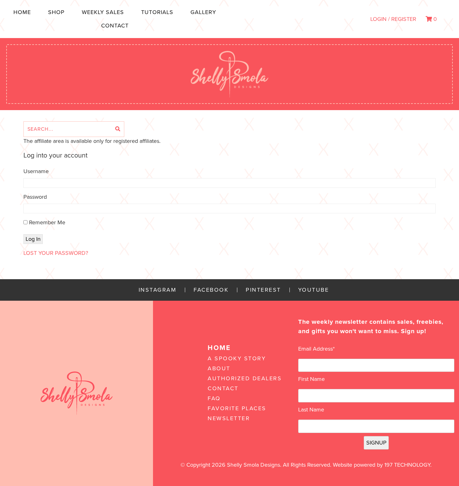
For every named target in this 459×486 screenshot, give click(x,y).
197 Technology (407, 464)
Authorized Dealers (245, 378)
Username (36, 171)
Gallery (203, 12)
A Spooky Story (237, 358)
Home (22, 12)
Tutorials (157, 12)
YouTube (313, 290)
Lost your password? (55, 253)
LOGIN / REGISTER (393, 19)
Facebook (211, 290)
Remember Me (46, 222)
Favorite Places (237, 408)
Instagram (158, 290)
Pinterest (263, 290)
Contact (115, 25)
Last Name (311, 409)
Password (35, 196)
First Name (311, 379)
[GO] (117, 129)
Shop (56, 12)
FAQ (214, 398)
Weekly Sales (103, 12)
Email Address (316, 348)
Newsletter (229, 418)
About (219, 368)
